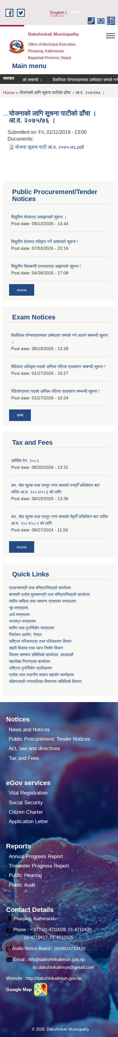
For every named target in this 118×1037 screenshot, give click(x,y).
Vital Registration (28, 793)
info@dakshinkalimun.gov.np (56, 959)
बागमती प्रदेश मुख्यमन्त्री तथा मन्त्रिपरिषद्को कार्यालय (49, 594)
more (22, 289)
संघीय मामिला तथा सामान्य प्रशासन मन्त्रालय (42, 601)
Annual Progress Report (36, 856)
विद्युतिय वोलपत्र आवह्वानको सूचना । (39, 216)
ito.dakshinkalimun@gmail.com (63, 967)
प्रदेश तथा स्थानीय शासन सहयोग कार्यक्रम (41, 674)
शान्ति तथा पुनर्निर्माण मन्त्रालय (31, 627)
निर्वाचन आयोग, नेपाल (25, 634)
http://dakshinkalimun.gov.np (54, 978)
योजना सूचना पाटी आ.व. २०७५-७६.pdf (49, 147)
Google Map (19, 989)
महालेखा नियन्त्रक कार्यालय (29, 661)
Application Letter (28, 821)
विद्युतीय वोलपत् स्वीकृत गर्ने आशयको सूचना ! (44, 241)
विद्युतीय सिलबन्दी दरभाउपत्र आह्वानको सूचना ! (46, 266)
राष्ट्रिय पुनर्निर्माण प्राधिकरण (30, 668)
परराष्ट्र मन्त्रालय (22, 621)
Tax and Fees (24, 758)
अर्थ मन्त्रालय (19, 614)
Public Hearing (25, 875)
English (57, 12)
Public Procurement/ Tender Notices (49, 739)
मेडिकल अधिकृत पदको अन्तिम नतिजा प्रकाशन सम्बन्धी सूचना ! (58, 366)
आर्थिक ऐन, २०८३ (25, 460)
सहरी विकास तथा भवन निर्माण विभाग (36, 648)
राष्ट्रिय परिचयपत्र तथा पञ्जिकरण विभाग (40, 641)
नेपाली (75, 12)
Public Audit (22, 885)
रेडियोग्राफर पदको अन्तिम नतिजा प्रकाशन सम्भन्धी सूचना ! (55, 391)
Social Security (26, 803)
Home (9, 92)
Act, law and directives (34, 748)
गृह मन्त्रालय (18, 607)
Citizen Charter (26, 812)
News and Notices (29, 730)
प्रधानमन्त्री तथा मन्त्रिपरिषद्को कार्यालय (40, 587)
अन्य (20, 415)
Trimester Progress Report (39, 866)
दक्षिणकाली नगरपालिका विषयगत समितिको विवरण (45, 681)
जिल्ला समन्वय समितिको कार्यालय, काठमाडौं (41, 654)
